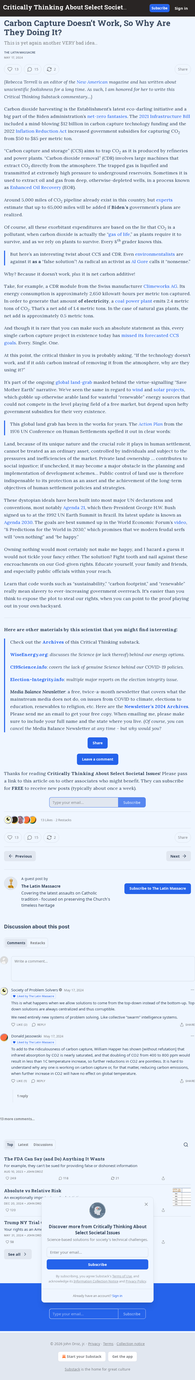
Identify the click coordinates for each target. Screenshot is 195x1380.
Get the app (122, 1356)
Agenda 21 (74, 507)
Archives (53, 642)
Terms (108, 1343)
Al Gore (140, 261)
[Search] (186, 1145)
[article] (97, 1168)
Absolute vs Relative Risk (32, 1191)
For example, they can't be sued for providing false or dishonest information (70, 1165)
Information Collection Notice (96, 1281)
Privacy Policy (136, 1281)
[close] (146, 1204)
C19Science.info (28, 667)
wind (137, 390)
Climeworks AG (160, 286)
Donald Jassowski (26, 1035)
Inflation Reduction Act (41, 131)
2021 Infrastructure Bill (164, 116)
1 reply (22, 1096)
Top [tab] (10, 1144)
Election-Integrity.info (37, 679)
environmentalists (155, 254)
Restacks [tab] (37, 943)
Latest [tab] (23, 1144)
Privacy (94, 1343)
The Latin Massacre (20, 52)
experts (164, 200)
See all (14, 1254)
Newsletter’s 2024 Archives (156, 706)
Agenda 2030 (18, 522)
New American (92, 82)
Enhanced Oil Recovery (35, 187)
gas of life (119, 234)
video (180, 522)
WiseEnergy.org (28, 654)
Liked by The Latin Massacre (35, 996)
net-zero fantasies (107, 116)
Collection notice (131, 1343)
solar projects (169, 390)
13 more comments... (17, 1119)
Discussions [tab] (43, 1144)
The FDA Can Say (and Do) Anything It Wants (54, 1159)
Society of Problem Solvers (34, 989)
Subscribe (160, 8)
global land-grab (74, 382)
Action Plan (151, 424)
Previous (23, 856)
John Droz (34, 1171)
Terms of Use (122, 1276)
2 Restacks (63, 820)
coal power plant (133, 301)
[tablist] (26, 943)
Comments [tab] (16, 943)
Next (175, 856)
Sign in (181, 8)
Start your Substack (84, 1356)
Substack (72, 1369)
